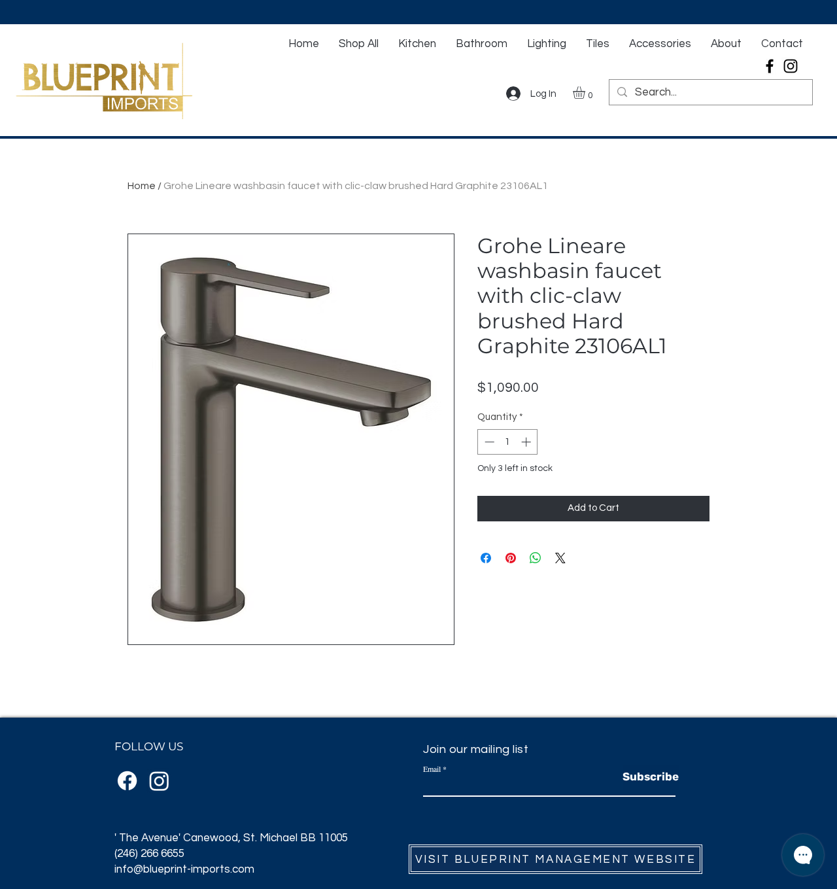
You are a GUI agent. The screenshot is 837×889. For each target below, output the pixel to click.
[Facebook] (769, 66)
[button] (586, 92)
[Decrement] (488, 442)
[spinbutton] (508, 442)
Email (432, 769)
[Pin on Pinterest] (511, 558)
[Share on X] (560, 558)
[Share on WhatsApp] (535, 558)
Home (142, 186)
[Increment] (527, 442)
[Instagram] (790, 66)
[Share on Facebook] (486, 558)
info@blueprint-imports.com (184, 869)
